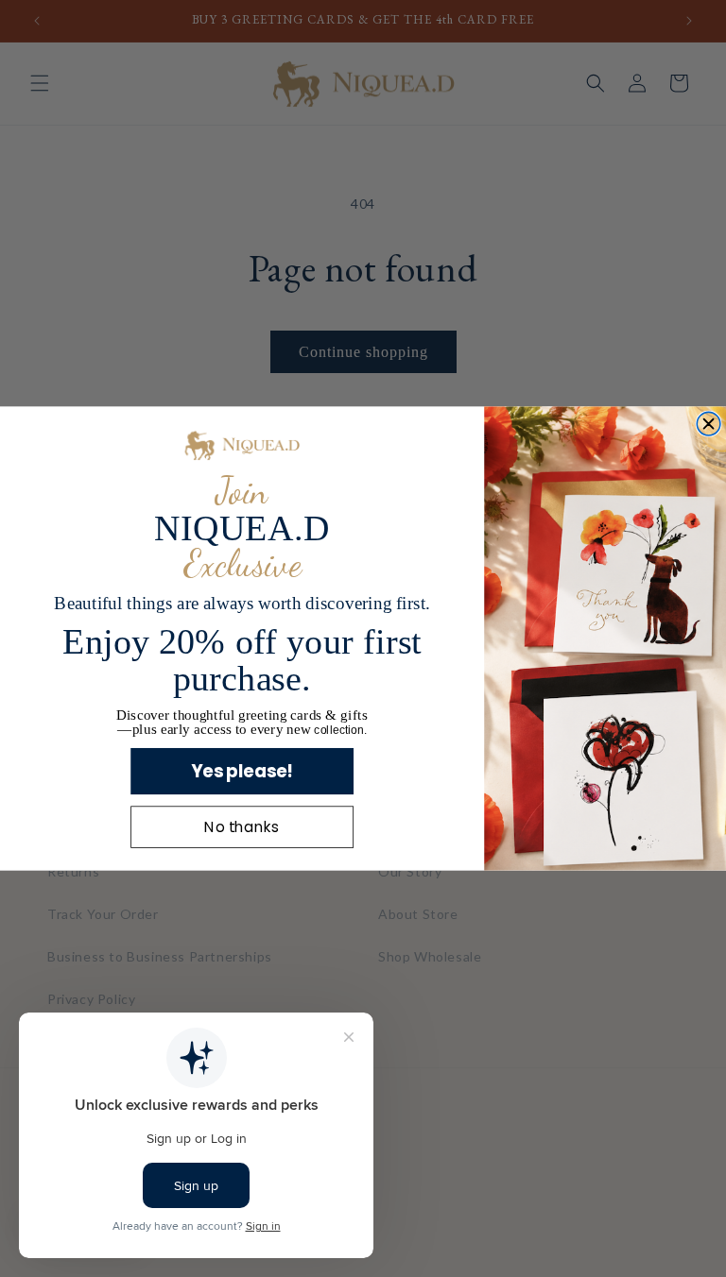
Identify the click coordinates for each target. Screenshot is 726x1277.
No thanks (241, 827)
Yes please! (242, 771)
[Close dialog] (708, 423)
